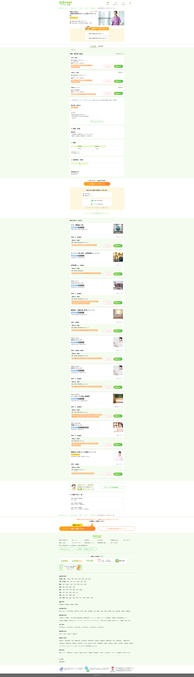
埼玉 (71, 584)
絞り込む (74, 49)
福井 (78, 581)
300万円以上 (62, 627)
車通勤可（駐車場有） (93, 652)
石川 (75, 581)
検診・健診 (104, 611)
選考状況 (87, 540)
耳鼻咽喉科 (100, 643)
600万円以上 (85, 627)
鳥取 (70, 592)
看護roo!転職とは (63, 540)
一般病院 (61, 617)
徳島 (64, 595)
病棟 (60, 611)
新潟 (68, 581)
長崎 (74, 597)
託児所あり (108, 652)
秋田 (83, 579)
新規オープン (62, 652)
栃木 (82, 584)
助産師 (76, 604)
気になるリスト (127, 540)
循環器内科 (91, 640)
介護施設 (114, 617)
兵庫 (70, 589)
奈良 (77, 589)
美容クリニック (101, 617)
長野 (85, 581)
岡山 (67, 592)
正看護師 (61, 604)
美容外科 (61, 640)
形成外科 (80, 643)
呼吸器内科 (77, 640)
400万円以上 (70, 627)
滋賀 (74, 589)
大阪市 (86, 8)
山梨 (82, 581)
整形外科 (75, 643)
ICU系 (81, 611)
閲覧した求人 (62, 542)
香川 (67, 595)
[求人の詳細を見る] (97, 236)
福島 (89, 579)
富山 (71, 581)
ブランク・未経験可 (117, 652)
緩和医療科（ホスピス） (92, 646)
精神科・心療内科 (118, 643)
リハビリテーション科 (71, 646)
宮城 (79, 579)
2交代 (60, 633)
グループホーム (95, 620)
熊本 (77, 597)
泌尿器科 (110, 643)
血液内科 (97, 640)
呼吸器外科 (119, 640)
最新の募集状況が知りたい (96, 33)
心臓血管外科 (126, 640)
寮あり (102, 652)
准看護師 (67, 604)
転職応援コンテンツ (90, 542)
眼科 (95, 643)
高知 (74, 595)
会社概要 (61, 659)
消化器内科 (84, 640)
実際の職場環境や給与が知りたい (98, 38)
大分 (80, 597)
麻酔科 (131, 643)
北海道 (68, 579)
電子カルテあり (127, 652)
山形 (86, 579)
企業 (129, 620)
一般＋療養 (73, 617)
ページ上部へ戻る (96, 213)
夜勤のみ (75, 633)
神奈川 (67, 584)
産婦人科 (90, 643)
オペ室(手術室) (69, 611)
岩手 (76, 579)
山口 (77, 592)
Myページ (74, 540)
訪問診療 (118, 611)
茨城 (78, 584)
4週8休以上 (70, 652)
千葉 (75, 584)
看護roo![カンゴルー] (63, 8)
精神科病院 (86, 617)
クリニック (93, 617)
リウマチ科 (62, 646)
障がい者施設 (108, 620)
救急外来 (77, 611)
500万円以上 (78, 627)
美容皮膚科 (67, 640)
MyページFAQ (113, 542)
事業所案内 (62, 661)
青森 (72, 579)
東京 (64, 584)
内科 (72, 640)
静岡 (70, 587)
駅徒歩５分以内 (83, 652)
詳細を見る (118, 66)
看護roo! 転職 (74, 8)
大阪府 (80, 8)
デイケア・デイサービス (84, 620)
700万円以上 (93, 627)
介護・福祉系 (96, 611)
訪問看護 (90, 611)
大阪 (64, 589)
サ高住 (101, 620)
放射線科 (126, 643)
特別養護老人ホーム (122, 617)
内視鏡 (123, 611)
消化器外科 (62, 643)
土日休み (76, 652)
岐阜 (67, 587)
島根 (74, 592)
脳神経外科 (68, 643)
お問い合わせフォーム (68, 549)
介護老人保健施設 (63, 620)
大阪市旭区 (92, 8)
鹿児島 (87, 597)
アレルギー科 (81, 646)
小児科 (85, 643)
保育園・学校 (111, 611)
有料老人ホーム (73, 620)
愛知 (64, 587)
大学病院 (67, 617)
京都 (67, 589)
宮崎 (84, 597)
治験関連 (128, 611)
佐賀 (70, 597)
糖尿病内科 (109, 640)
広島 (64, 592)
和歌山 (81, 589)
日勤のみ (69, 633)
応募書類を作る (114, 540)
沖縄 (92, 597)
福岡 (67, 597)
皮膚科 (105, 643)
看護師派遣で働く (102, 542)
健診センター (115, 620)
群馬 (85, 584)
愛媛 (70, 595)
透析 (85, 611)
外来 (64, 611)
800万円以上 (101, 627)
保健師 (72, 604)
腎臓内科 (102, 640)
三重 (74, 587)
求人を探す (100, 540)
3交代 (64, 633)
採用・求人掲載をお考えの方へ (87, 549)
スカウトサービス (76, 542)
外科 (114, 640)
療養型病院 (79, 617)
